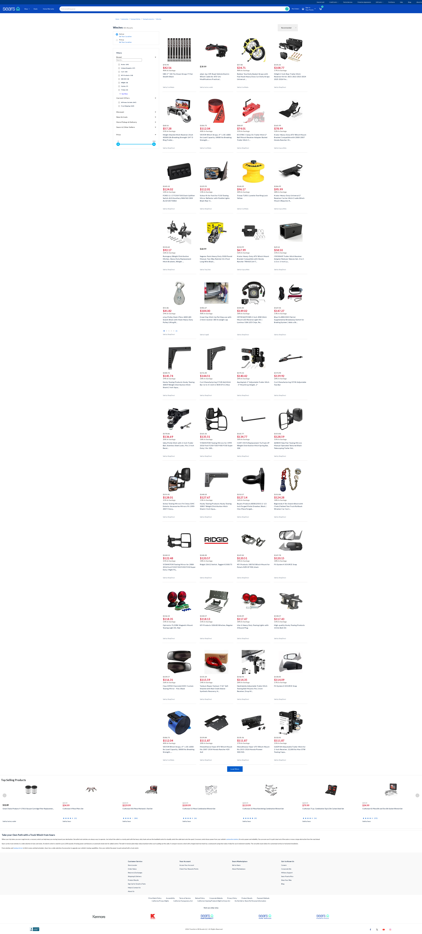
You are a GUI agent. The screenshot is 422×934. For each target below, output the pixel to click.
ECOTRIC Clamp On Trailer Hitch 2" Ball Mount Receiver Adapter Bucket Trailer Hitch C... (252, 137)
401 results (123, 27)
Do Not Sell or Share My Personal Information (250, 901)
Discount (120, 112)
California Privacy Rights (160, 901)
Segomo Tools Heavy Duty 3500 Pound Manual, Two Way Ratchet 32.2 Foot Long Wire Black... (216, 258)
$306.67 (203, 308)
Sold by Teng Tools (205, 269)
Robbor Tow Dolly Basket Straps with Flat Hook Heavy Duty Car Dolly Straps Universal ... (253, 76)
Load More (235, 769)
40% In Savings (169, 70)
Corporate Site (286, 869)
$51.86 (166, 308)
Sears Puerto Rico (287, 876)
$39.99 (203, 66)
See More (125, 94)
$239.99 (305, 803)
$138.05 (277, 677)
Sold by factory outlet (206, 87)
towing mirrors (18, 848)
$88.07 (240, 125)
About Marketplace (238, 869)
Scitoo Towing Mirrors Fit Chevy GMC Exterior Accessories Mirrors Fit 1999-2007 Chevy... (179, 506)
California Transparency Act (183, 901)
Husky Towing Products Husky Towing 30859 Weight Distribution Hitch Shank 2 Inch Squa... (179, 384)
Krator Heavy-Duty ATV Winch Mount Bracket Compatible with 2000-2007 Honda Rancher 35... (290, 137)
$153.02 (277, 434)
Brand (119, 57)
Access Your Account (186, 865)
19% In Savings (169, 313)
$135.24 (203, 677)
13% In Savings (206, 192)
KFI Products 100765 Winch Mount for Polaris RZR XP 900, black (253, 565)
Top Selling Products (13, 780)
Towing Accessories (148, 19)
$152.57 (240, 494)
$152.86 (277, 494)
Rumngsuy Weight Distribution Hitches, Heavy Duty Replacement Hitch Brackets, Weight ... (177, 258)
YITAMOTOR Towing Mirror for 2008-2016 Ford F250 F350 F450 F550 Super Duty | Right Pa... (179, 566)
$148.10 (203, 494)
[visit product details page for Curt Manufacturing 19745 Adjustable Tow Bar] (290, 358)
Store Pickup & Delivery (126, 122)
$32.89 (6, 805)
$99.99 (364, 803)
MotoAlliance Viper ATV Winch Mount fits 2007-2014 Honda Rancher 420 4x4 (216, 749)
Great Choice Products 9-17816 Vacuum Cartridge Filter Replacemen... (28, 809)
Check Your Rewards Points (188, 869)
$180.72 (166, 373)
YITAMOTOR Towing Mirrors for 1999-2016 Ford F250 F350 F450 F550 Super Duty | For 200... (216, 445)
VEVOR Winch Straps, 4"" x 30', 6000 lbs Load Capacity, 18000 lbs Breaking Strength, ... (216, 137)
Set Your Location (125, 36)
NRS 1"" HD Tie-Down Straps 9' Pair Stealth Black (178, 75)
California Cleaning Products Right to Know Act (213, 901)
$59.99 (65, 803)
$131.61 (277, 65)
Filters (119, 53)
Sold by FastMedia (168, 87)
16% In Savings (169, 253)
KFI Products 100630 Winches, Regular (216, 625)
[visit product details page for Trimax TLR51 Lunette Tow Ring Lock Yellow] (253, 171)
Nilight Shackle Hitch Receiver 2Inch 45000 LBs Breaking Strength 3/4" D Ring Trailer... (178, 137)
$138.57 (277, 616)
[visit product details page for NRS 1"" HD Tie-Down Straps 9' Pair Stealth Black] (179, 50)
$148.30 (203, 555)
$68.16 (166, 125)
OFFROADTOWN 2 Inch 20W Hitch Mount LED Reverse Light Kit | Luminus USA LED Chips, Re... (252, 319)
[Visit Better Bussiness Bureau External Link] (34, 929)
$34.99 (66, 805)
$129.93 (203, 186)
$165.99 (277, 125)
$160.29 (240, 186)
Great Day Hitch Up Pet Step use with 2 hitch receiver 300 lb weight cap (215, 318)
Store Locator (132, 865)
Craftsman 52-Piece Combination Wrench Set (199, 809)
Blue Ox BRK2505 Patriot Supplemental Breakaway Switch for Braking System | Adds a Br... (289, 319)
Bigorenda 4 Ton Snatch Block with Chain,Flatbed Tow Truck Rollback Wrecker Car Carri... (288, 506)
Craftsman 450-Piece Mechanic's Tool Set (138, 809)
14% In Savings (169, 192)
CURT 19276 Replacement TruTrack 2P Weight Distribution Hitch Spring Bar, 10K (253, 445)
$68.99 (203, 249)
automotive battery (232, 839)
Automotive (124, 19)
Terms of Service (185, 898)
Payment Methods (263, 898)
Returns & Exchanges (135, 873)
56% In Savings (243, 253)
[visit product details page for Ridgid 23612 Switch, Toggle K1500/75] (216, 540)
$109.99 (187, 805)
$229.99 (127, 805)
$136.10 (166, 616)
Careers (284, 865)
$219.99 (185, 803)
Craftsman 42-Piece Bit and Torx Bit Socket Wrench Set (382, 809)
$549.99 (125, 803)
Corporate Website (216, 898)
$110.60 (166, 247)
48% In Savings (280, 192)
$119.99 (247, 805)
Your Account (185, 861)
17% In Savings (280, 70)
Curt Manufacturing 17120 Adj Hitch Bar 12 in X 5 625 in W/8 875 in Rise (215, 383)
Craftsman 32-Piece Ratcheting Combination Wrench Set (263, 809)
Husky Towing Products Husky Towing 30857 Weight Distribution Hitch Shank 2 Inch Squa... (216, 506)
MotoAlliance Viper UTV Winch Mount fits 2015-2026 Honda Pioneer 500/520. (253, 749)
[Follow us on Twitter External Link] (377, 929)
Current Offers (123, 98)
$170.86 (166, 434)
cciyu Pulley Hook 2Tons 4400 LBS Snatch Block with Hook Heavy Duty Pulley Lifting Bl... (178, 319)
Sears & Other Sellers (125, 127)
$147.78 (277, 555)
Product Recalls (133, 880)
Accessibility (170, 898)
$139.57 (166, 677)
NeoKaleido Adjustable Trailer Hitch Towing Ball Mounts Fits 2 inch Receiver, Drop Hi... (252, 688)
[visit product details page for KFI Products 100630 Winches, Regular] (216, 601)
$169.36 (277, 308)
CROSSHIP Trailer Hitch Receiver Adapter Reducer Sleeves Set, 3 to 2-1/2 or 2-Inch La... (289, 258)
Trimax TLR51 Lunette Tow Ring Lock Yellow (252, 196)
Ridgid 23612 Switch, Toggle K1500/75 (216, 564)
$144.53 (166, 555)
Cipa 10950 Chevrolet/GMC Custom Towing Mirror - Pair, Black (178, 687)
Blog (282, 884)
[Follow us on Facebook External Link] (370, 929)
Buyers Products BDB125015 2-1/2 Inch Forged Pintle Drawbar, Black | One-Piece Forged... (252, 506)
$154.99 (240, 247)
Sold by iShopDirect (280, 87)
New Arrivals (122, 117)
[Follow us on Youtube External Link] (383, 929)
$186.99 (277, 186)
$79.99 (305, 805)
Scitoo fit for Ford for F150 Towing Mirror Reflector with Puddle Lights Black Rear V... (215, 197)
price (118, 135)
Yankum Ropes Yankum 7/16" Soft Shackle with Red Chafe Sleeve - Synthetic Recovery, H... (214, 688)
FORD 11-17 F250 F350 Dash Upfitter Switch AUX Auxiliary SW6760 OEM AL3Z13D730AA (179, 197)
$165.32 (203, 434)
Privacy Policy (232, 898)
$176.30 (203, 373)
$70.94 (166, 65)
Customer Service (135, 861)
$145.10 (166, 186)
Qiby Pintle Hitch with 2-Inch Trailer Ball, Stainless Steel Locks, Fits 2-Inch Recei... (178, 445)
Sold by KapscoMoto (280, 148)
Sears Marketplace (239, 861)
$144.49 (240, 616)
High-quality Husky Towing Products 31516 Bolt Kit (289, 626)
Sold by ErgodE (204, 335)
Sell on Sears (236, 865)
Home (117, 19)
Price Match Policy (154, 898)
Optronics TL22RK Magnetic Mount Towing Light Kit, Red (178, 626)
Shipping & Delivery (134, 876)
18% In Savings (243, 313)
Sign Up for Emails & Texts (137, 884)
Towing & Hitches (135, 19)
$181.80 (240, 308)
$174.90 (277, 373)
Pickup (125, 41)
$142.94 (240, 677)
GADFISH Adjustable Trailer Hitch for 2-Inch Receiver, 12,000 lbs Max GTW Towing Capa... (290, 749)
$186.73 (203, 125)
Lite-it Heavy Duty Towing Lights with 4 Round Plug (253, 626)
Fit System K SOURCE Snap (285, 564)
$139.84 (203, 737)
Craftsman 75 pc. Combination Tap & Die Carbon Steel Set (323, 809)
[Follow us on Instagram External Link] (390, 929)
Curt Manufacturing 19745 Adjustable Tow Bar (290, 383)
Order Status (132, 869)
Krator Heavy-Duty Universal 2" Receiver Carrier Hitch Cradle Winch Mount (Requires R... (289, 197)
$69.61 (277, 247)
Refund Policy (200, 898)
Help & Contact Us (134, 888)
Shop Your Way (286, 880)
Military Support (287, 873)
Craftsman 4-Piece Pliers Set (73, 809)
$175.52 (240, 373)
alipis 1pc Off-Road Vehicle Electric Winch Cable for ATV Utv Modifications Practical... (214, 76)
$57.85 (240, 65)
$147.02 (240, 555)
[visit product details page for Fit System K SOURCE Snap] (290, 540)
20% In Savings (243, 378)
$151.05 (166, 494)
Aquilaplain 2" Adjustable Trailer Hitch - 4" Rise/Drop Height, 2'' (253, 383)
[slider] (118, 144)
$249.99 (245, 803)
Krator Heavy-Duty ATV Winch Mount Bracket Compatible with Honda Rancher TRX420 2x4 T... (253, 258)
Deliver (125, 35)
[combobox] (174, 8)
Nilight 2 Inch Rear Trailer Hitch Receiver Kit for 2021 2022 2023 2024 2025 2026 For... (290, 76)
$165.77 (240, 434)
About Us (131, 891)
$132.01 (277, 737)
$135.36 (240, 737)
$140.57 (203, 616)
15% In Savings (169, 131)
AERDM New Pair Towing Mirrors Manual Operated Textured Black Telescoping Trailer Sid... (288, 445)
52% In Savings (280, 131)
